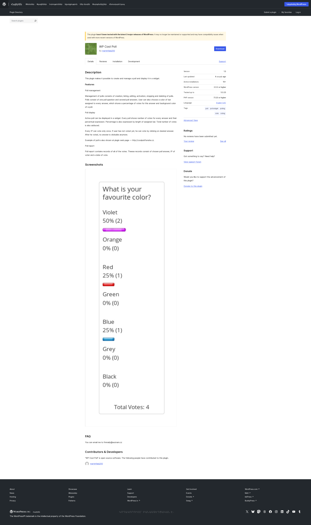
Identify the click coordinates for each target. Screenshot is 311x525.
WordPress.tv (133, 501)
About (12, 489)
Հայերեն (36, 512)
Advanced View (191, 120)
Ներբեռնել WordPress (296, 4)
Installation (117, 61)
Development (134, 61)
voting (222, 113)
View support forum (192, 162)
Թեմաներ (73, 493)
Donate (190, 497)
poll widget (214, 108)
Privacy (13, 501)
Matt (248, 493)
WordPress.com (252, 489)
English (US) (221, 103)
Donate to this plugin (193, 186)
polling (222, 108)
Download (220, 49)
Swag (189, 501)
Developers (132, 497)
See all (223, 141)
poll (207, 108)
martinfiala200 (108, 51)
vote (217, 113)
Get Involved (191, 489)
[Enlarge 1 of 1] (173, 172)
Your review (189, 141)
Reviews (103, 61)
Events (189, 493)
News (12, 493)
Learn (129, 489)
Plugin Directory (16, 12)
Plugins (71, 497)
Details (91, 61)
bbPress (249, 497)
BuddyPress (251, 501)
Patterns (72, 501)
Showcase (73, 489)
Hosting (13, 497)
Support (222, 61)
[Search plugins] (35, 20)
